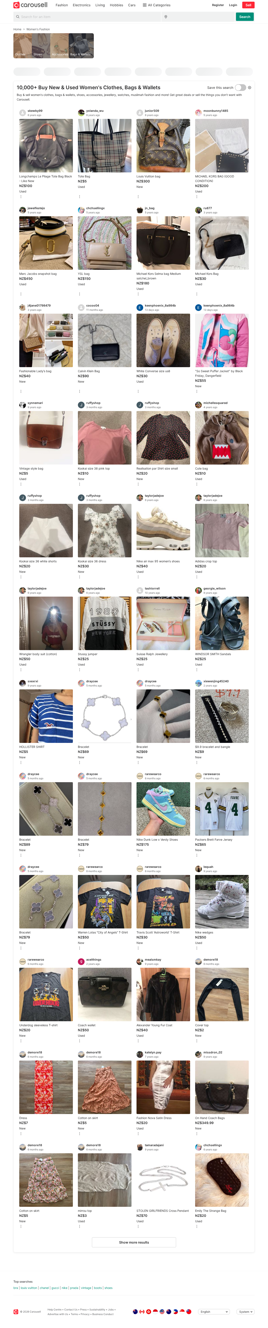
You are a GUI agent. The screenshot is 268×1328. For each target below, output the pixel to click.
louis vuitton (29, 1288)
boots (98, 1288)
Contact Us (70, 1309)
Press (83, 1309)
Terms (74, 1314)
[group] (134, 45)
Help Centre (55, 1309)
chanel (44, 1288)
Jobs (111, 1309)
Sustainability (97, 1309)
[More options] (21, 197)
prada (74, 1288)
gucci (55, 1288)
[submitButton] (245, 17)
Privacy (85, 1314)
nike (64, 1288)
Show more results (134, 1242)
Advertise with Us (58, 1314)
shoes (108, 1288)
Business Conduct (102, 1314)
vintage (86, 1288)
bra (15, 1288)
